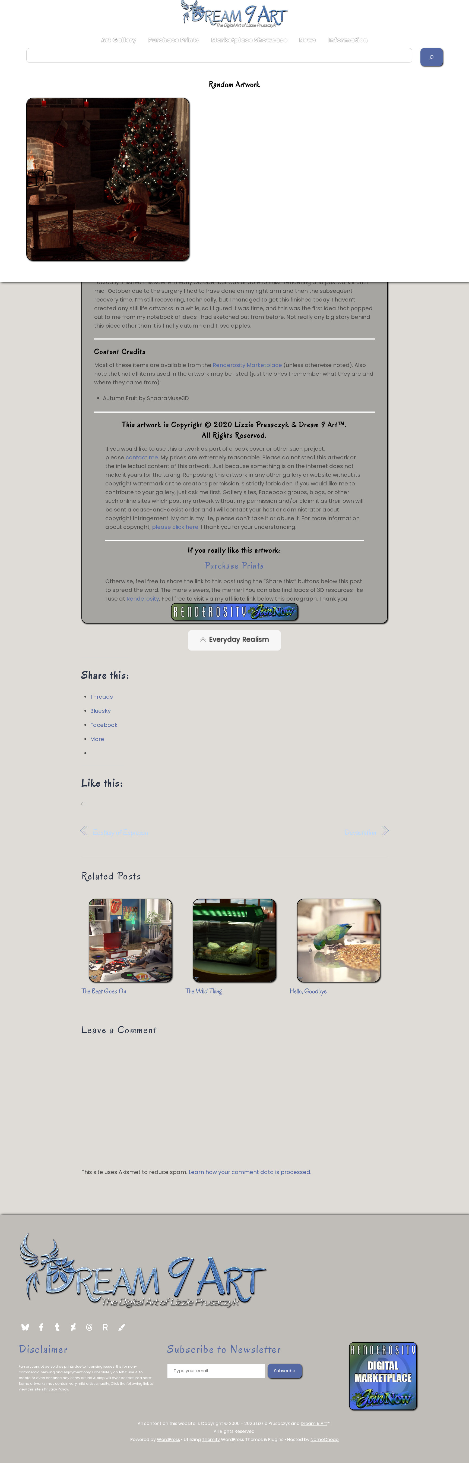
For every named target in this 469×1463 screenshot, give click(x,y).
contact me (142, 457)
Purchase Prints (173, 40)
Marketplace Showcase (249, 40)
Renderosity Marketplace (247, 365)
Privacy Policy (56, 1389)
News (307, 40)
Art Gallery (119, 40)
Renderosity (142, 598)
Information (348, 40)
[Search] (431, 57)
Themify (211, 1439)
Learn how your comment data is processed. (250, 1172)
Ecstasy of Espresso (120, 832)
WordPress (168, 1439)
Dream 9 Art (314, 1423)
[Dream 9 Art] (234, 26)
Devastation (360, 832)
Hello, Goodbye (308, 991)
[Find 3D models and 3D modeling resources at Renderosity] (234, 618)
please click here (175, 527)
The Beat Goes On (103, 991)
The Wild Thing (203, 991)
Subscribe (284, 1371)
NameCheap (324, 1439)
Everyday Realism (239, 639)
